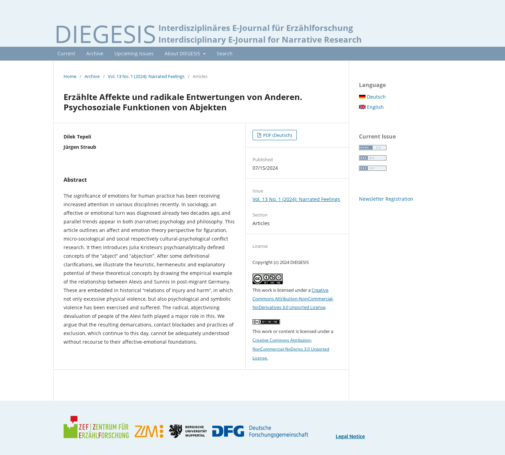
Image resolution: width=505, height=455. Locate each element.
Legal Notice (350, 436)
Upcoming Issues (134, 53)
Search (225, 53)
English (375, 107)
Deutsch (376, 96)
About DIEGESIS (183, 53)
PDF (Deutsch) (277, 135)
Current (66, 53)
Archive (94, 53)
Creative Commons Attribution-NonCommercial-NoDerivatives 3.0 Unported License (293, 298)
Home (70, 76)
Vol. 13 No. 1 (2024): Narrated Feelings (146, 76)
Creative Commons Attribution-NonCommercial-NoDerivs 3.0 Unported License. (290, 349)
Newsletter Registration (386, 199)
